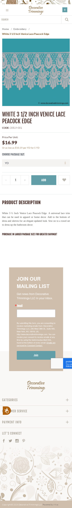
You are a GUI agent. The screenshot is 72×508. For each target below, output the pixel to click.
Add (43, 180)
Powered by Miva (50, 504)
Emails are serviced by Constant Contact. (36, 344)
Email (20, 305)
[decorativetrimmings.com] (36, 386)
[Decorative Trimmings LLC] (36, 10)
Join (36, 355)
